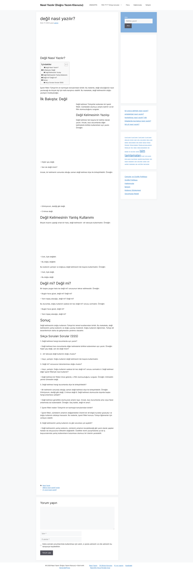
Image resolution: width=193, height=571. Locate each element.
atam (135, 140)
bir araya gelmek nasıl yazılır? (136, 111)
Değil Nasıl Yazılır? (52, 67)
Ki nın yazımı (118, 565)
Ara (126, 17)
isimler (137, 151)
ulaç (136, 164)
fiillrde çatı (127, 147)
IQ (129, 151)
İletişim (148, 5)
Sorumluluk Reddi (132, 194)
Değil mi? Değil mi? (50, 78)
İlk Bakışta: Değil (49, 70)
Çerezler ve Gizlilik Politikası (136, 177)
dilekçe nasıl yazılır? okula (51, 487)
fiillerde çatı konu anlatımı (145, 145)
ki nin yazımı (148, 156)
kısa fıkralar (134, 159)
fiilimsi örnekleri (134, 145)
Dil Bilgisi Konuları (105, 565)
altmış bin (127, 140)
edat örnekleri (132, 142)
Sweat (126, 161)
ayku (138, 140)
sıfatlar (145, 161)
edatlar (126, 142)
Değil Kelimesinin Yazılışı (53, 72)
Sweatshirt (131, 161)
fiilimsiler (127, 145)
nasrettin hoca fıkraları (143, 159)
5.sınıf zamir (128, 137)
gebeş (135, 147)
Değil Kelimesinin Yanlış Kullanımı (55, 75)
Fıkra (127, 5)
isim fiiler (132, 151)
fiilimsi (148, 142)
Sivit (151, 159)
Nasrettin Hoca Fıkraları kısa (100, 568)
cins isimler (143, 140)
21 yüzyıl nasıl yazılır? (50, 490)
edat (151, 140)
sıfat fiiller (139, 161)
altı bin (132, 140)
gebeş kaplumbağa (142, 147)
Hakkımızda (137, 5)
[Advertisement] (77, 41)
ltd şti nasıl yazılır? (132, 124)
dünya (148, 140)
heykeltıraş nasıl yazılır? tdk (136, 118)
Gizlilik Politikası (131, 180)
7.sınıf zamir (141, 137)
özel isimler (146, 164)
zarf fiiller (140, 164)
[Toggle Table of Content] (65, 64)
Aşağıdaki (128, 565)
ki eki (143, 156)
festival (144, 142)
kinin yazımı (128, 159)
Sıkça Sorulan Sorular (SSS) (54, 82)
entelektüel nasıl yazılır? (134, 114)
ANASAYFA (93, 5)
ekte (137, 142)
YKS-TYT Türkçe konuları (110, 5)
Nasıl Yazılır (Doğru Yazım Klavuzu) (61, 5)
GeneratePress (64, 568)
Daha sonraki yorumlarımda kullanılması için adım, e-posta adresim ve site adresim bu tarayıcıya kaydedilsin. (77, 545)
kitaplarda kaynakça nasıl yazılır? (138, 121)
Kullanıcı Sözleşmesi (133, 190)
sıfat (135, 161)
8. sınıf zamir (148, 137)
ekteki (140, 142)
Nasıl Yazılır (46, 485)
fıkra (132, 147)
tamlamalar (132, 164)
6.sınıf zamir (134, 137)
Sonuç (45, 80)
